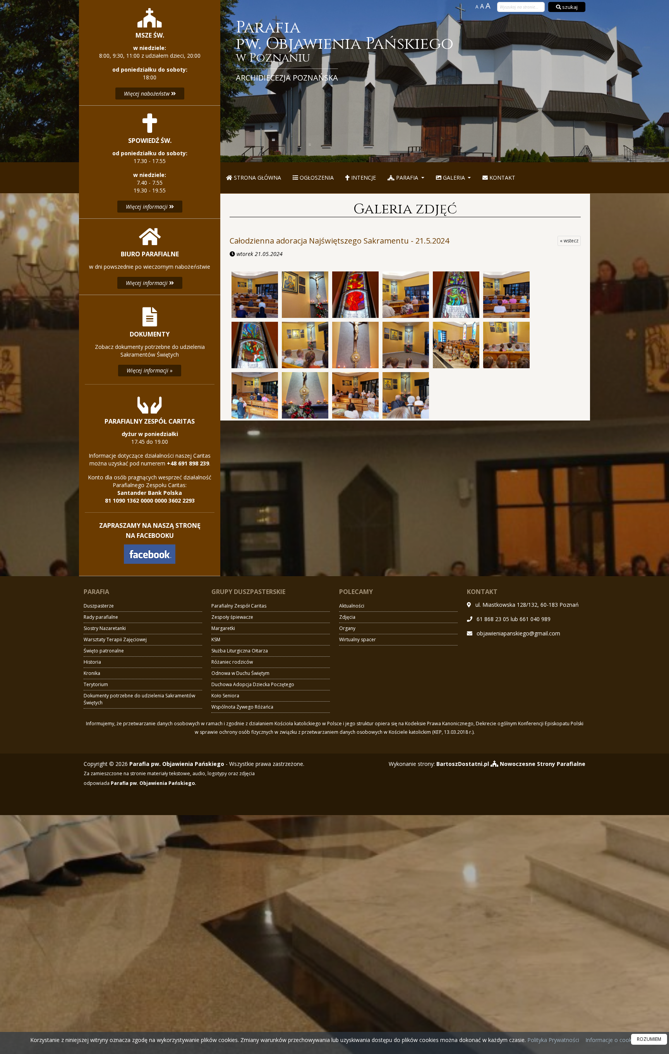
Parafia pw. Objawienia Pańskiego (344, 51)
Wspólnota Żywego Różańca (242, 707)
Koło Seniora (225, 695)
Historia (92, 662)
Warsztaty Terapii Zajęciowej (115, 639)
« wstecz (569, 240)
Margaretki (223, 628)
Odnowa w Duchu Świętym (240, 673)
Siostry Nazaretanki (105, 628)
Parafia (407, 177)
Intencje (363, 177)
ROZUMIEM (649, 1039)
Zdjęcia (347, 617)
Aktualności (351, 606)
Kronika (92, 673)
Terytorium (96, 684)
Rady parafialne (101, 617)
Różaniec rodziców (232, 662)
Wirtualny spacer (357, 639)
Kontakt (501, 177)
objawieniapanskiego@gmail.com (518, 633)
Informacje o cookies (612, 1040)
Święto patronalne (104, 650)
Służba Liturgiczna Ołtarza (239, 650)
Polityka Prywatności (552, 1040)
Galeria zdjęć (405, 209)
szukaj (569, 6)
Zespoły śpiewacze (232, 617)
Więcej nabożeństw (147, 93)
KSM (215, 639)
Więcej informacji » (150, 370)
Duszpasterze (99, 606)
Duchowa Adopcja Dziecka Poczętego (252, 684)
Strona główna (256, 177)
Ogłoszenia (316, 177)
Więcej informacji (147, 206)
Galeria (454, 177)
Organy (347, 628)
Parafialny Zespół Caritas (238, 606)
